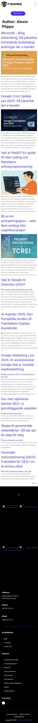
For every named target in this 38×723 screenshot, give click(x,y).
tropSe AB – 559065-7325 (25, 720)
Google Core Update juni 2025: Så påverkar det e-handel (17, 100)
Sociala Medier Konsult (10, 663)
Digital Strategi (8, 675)
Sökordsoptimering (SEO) (11, 660)
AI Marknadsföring (9, 691)
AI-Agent (6, 687)
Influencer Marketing (9, 671)
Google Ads (7, 667)
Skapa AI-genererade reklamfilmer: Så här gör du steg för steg (18, 430)
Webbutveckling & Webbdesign (12, 683)
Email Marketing (8, 679)
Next (34, 483)
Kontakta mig (7, 646)
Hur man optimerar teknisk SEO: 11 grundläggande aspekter (19, 403)
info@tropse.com (7, 619)
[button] (35, 4)
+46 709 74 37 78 (7, 608)
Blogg (5, 638)
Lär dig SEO (7, 642)
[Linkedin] (3, 702)
